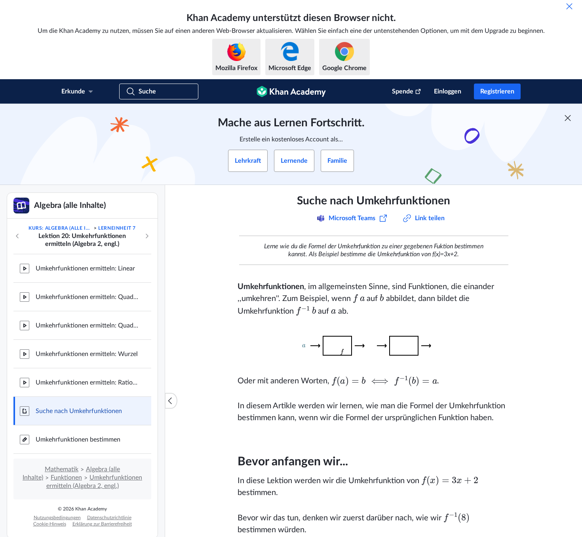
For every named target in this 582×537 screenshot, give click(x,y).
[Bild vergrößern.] (374, 346)
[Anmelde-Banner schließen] (568, 118)
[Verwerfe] (569, 6)
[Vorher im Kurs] (17, 236)
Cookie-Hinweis (49, 524)
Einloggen (447, 91)
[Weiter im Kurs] (147, 236)
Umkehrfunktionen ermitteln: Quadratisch (87, 297)
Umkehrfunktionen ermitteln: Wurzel (87, 354)
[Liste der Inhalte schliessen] (171, 401)
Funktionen (66, 477)
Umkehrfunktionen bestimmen (78, 439)
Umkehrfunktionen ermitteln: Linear (85, 268)
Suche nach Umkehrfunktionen (79, 411)
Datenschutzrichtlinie (109, 517)
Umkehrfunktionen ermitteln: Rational (87, 382)
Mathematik (61, 469)
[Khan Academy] (291, 91)
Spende (402, 91)
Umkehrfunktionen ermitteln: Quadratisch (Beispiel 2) (87, 325)
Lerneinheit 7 (117, 228)
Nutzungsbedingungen (57, 517)
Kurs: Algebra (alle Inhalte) (60, 228)
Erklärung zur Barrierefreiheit (102, 524)
